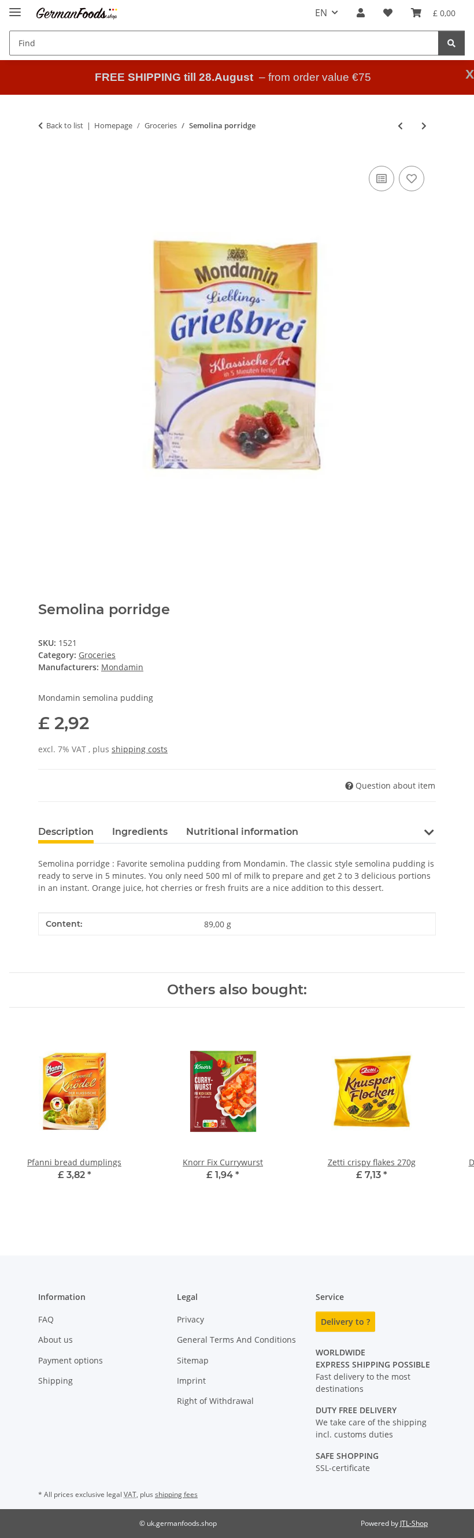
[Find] (451, 43)
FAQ (46, 1319)
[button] (360, 12)
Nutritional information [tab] (242, 831)
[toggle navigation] (15, 7)
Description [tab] (66, 831)
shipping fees (176, 1494)
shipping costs (140, 749)
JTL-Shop (414, 1523)
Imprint (191, 1380)
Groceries (97, 654)
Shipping (55, 1380)
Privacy (190, 1319)
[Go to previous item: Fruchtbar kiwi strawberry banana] (400, 125)
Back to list (64, 125)
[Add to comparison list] (381, 178)
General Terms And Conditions (236, 1339)
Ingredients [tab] (140, 831)
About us (55, 1339)
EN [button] (321, 12)
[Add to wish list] (411, 178)
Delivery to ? (345, 1321)
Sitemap (193, 1360)
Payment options (70, 1360)
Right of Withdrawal (215, 1400)
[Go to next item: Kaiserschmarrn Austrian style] (424, 125)
